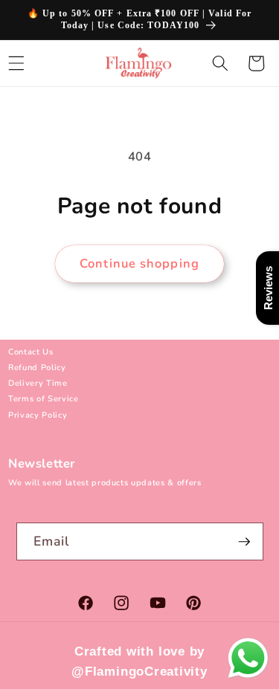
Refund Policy (37, 367)
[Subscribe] (244, 542)
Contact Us (31, 352)
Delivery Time (38, 383)
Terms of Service (43, 398)
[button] (220, 63)
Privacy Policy (37, 415)
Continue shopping (139, 263)
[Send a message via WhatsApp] (248, 658)
